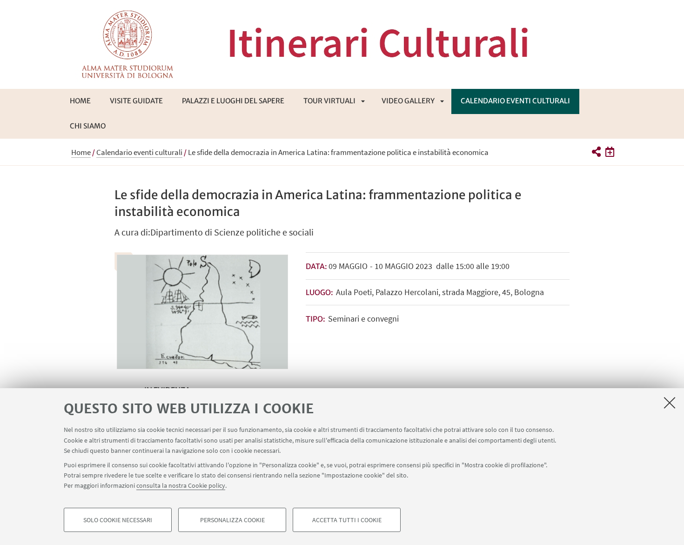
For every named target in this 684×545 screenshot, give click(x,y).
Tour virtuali (329, 100)
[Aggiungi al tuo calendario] (610, 151)
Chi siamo (88, 125)
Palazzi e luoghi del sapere (233, 100)
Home (80, 100)
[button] (596, 151)
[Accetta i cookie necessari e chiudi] (669, 402)
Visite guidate (136, 100)
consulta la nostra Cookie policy (180, 485)
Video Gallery (408, 100)
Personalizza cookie (232, 520)
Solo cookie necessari (117, 520)
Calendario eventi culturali (515, 100)
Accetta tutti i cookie (347, 520)
